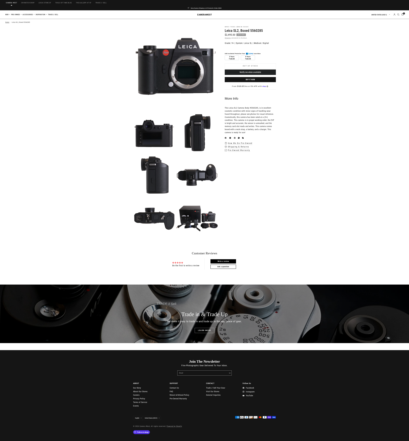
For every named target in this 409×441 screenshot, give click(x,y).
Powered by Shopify (174, 426)
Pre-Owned (15, 15)
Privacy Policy (139, 398)
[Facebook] (226, 138)
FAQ (171, 391)
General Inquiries (213, 395)
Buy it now (250, 79)
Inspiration (40, 15)
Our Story (137, 388)
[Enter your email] (229, 373)
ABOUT (136, 383)
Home (7, 22)
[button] (204, 330)
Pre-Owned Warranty (178, 398)
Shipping (228, 38)
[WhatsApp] (239, 138)
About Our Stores (140, 391)
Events (136, 406)
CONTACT (210, 383)
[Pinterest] (235, 138)
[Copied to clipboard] (243, 138)
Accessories (28, 15)
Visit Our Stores (212, 391)
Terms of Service (140, 402)
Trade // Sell (53, 15)
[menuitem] (8, 14)
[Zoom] (214, 30)
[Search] (398, 14)
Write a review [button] (223, 261)
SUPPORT (174, 383)
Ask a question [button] (223, 267)
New (7, 15)
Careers (136, 395)
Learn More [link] (257, 53)
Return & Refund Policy (179, 395)
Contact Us (174, 388)
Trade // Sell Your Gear (215, 388)
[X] (230, 138)
